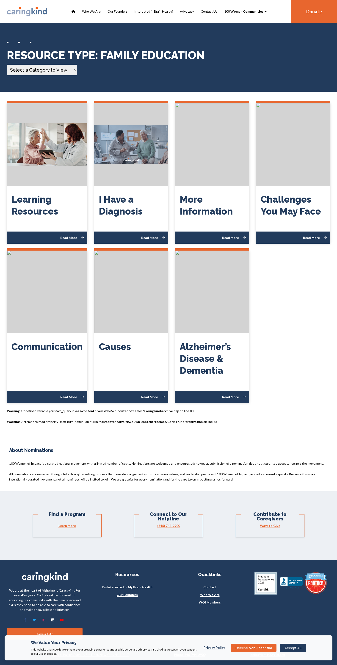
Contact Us (209, 11)
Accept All (293, 648)
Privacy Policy (214, 648)
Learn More (67, 526)
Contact (209, 587)
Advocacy (187, 11)
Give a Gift (45, 634)
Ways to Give (270, 526)
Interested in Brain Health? (153, 11)
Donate (314, 11)
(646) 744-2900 (168, 526)
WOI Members (210, 602)
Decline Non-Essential (253, 648)
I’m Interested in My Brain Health (127, 587)
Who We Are (91, 11)
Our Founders (117, 11)
